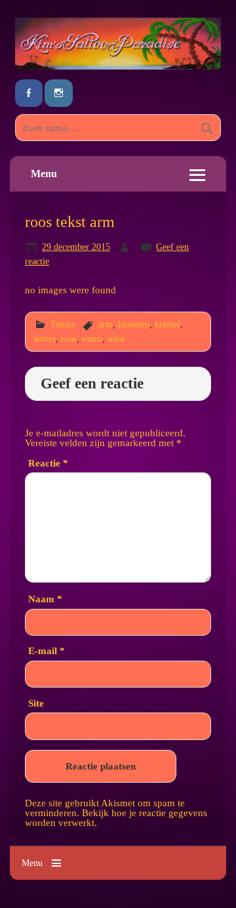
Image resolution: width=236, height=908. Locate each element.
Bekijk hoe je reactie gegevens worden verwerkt (116, 817)
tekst (116, 338)
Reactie (48, 463)
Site (36, 703)
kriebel (167, 324)
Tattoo (62, 324)
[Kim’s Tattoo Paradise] (118, 66)
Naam (45, 599)
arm (105, 324)
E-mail (46, 650)
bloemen (133, 324)
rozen (92, 338)
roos (69, 338)
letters (44, 338)
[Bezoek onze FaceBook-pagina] (29, 93)
